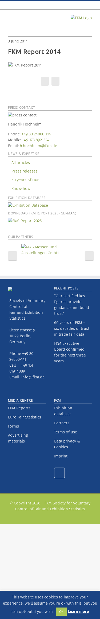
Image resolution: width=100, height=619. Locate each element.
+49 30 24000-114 (36, 134)
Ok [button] (61, 612)
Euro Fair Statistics (24, 417)
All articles (20, 162)
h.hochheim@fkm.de (38, 145)
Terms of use (65, 432)
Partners (61, 423)
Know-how (20, 188)
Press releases (24, 171)
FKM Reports (19, 408)
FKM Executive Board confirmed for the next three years (70, 352)
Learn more (78, 611)
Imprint (60, 456)
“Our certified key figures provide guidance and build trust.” (71, 304)
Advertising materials (18, 438)
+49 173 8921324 (35, 140)
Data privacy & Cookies (67, 444)
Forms (13, 426)
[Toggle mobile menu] (10, 19)
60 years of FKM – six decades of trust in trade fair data (71, 328)
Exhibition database (63, 411)
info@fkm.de (33, 377)
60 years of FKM (25, 180)
